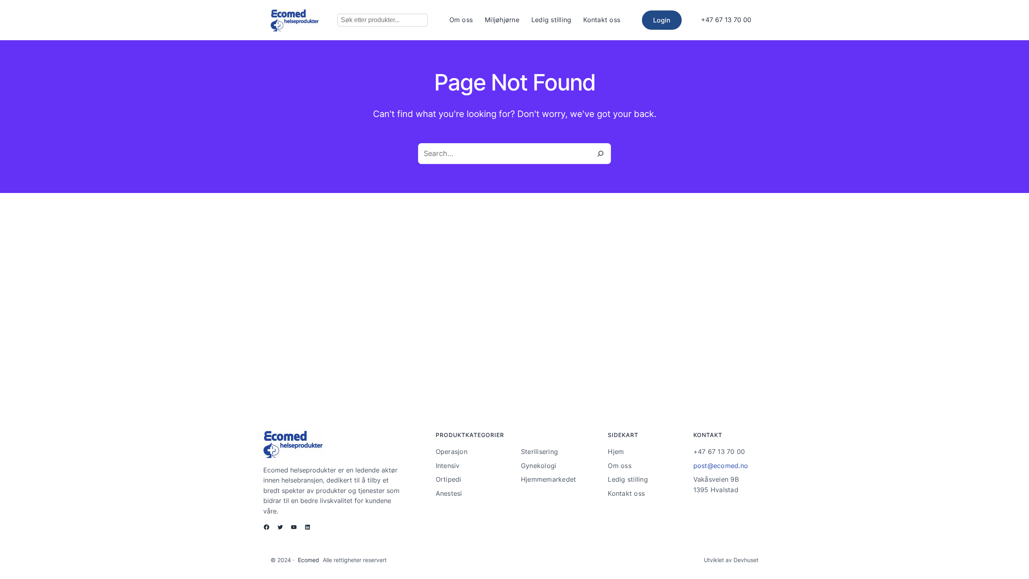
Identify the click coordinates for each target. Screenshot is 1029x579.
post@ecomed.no (720, 466)
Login (661, 20)
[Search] (600, 153)
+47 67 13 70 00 (726, 20)
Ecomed (308, 559)
